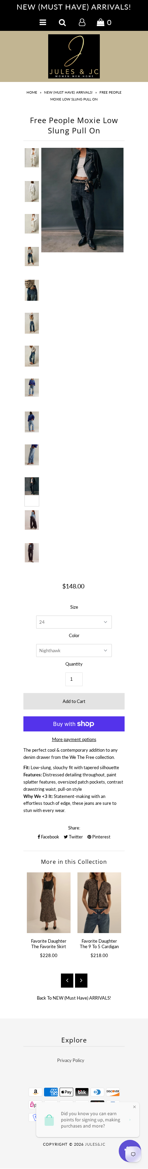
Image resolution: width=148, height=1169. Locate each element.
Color (74, 635)
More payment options (74, 739)
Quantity (74, 664)
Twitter (75, 836)
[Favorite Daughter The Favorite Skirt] (49, 902)
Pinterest (100, 836)
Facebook (49, 836)
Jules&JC (95, 1144)
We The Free (82, 757)
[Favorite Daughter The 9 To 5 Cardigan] (99, 902)
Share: (74, 828)
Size (74, 607)
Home (32, 92)
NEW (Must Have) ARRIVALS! (68, 92)
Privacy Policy (70, 1060)
